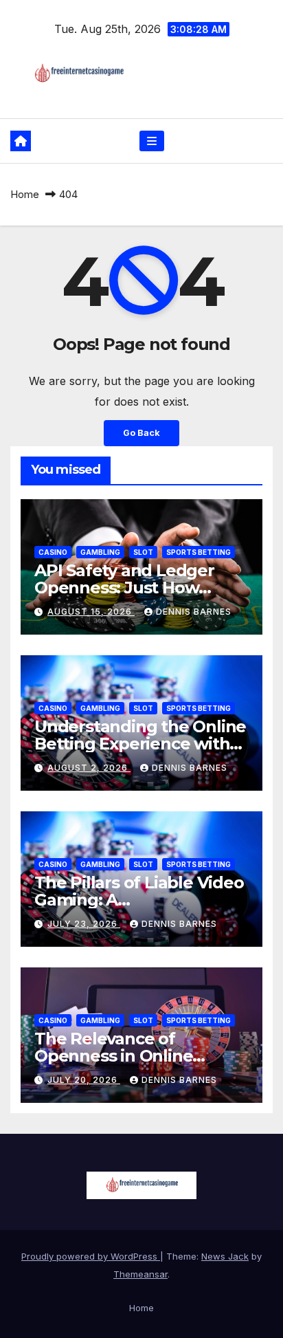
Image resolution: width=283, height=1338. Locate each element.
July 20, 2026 (83, 1080)
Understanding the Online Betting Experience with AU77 (140, 743)
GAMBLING (100, 552)
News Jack (225, 1256)
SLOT (143, 552)
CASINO (52, 552)
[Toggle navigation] (151, 141)
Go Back (141, 433)
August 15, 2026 (91, 611)
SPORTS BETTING (198, 552)
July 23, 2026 (83, 924)
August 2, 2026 (89, 768)
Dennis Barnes (193, 611)
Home (24, 194)
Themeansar (140, 1274)
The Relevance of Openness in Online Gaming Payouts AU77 (124, 1056)
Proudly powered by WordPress (90, 1256)
